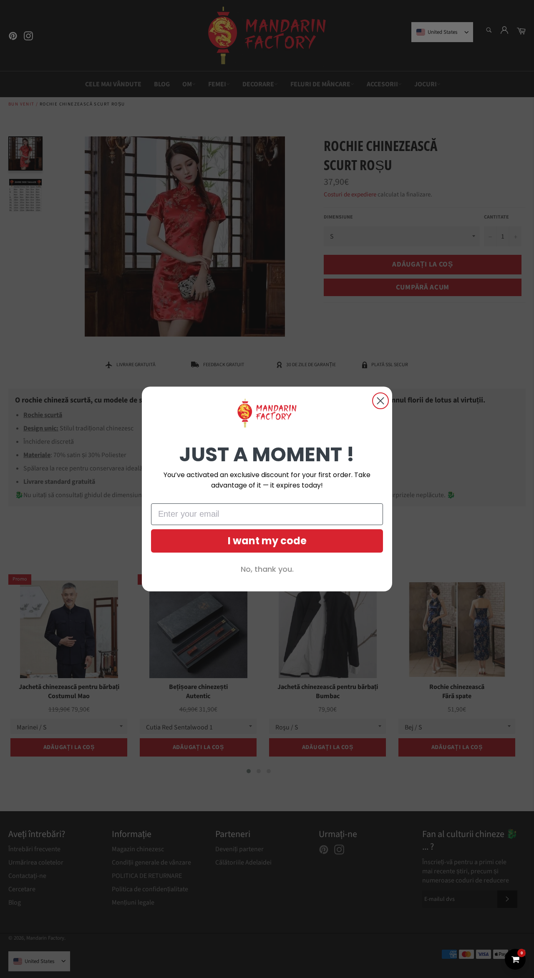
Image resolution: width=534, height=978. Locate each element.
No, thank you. (267, 569)
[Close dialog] (380, 401)
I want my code (267, 541)
